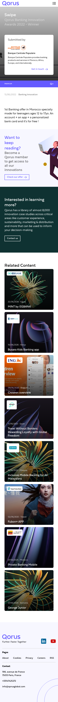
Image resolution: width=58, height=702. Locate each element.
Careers (41, 658)
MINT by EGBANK (19, 306)
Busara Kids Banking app (23, 350)
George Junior (17, 608)
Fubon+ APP (16, 522)
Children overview (19, 393)
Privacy (29, 658)
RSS (52, 658)
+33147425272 (9, 681)
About (5, 658)
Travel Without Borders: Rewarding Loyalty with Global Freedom (27, 432)
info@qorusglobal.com (13, 687)
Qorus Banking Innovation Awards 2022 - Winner (24, 22)
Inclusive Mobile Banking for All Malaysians (28, 477)
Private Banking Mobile (22, 565)
